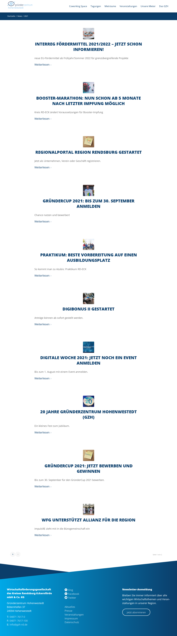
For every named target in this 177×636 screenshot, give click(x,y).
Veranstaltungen (74, 614)
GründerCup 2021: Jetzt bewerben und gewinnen (89, 468)
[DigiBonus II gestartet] (88, 298)
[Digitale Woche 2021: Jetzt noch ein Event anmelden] (88, 347)
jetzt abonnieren (136, 612)
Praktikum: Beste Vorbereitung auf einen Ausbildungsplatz (88, 257)
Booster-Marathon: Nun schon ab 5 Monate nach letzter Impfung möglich (88, 100)
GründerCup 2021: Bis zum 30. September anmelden (88, 203)
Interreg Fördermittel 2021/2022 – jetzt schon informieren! (88, 46)
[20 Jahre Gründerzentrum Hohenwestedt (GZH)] (88, 401)
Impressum (71, 618)
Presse (68, 610)
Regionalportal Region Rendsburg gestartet (88, 152)
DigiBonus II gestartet (88, 309)
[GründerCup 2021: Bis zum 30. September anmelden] (88, 190)
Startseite (11, 16)
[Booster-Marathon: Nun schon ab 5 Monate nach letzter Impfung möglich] (88, 87)
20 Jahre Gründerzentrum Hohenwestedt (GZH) (88, 414)
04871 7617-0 (17, 616)
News (19, 16)
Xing (70, 590)
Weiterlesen (42, 64)
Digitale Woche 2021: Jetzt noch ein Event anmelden (88, 360)
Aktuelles (70, 606)
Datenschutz (72, 622)
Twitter (72, 597)
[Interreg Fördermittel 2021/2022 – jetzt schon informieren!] (88, 33)
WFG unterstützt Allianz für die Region (88, 520)
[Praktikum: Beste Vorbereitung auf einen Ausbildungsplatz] (88, 244)
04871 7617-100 (19, 620)
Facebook (73, 593)
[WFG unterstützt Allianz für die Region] (88, 509)
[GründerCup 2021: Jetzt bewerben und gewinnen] (88, 455)
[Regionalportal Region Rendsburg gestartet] (88, 141)
